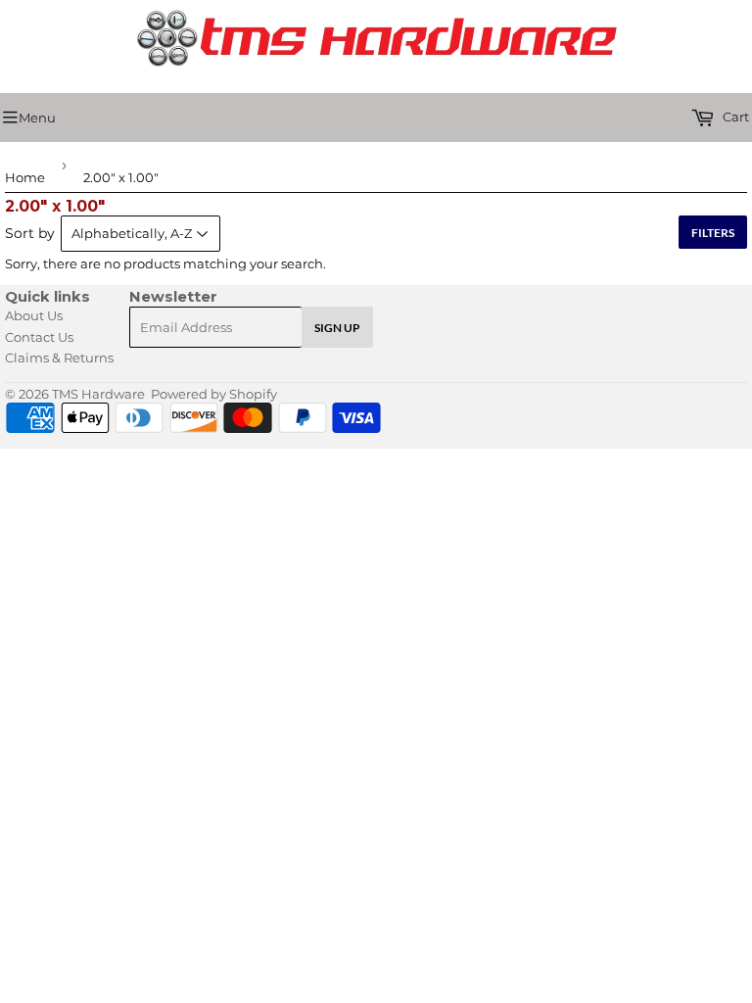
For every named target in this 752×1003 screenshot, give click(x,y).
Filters (712, 232)
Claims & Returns (59, 357)
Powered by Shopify (214, 394)
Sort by (30, 233)
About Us (34, 315)
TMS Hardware (98, 394)
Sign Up (337, 327)
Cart (734, 116)
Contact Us (39, 337)
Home (25, 177)
